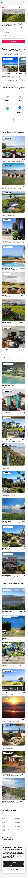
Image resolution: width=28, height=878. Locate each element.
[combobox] (13, 32)
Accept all (13, 862)
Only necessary (13, 865)
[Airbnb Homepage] (3, 7)
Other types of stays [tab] (6, 812)
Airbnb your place (20, 7)
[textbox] (7, 37)
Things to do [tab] (16, 812)
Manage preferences (13, 869)
